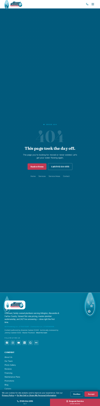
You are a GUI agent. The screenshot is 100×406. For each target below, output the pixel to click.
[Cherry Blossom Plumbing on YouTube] (18, 342)
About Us (8, 357)
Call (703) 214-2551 (60, 166)
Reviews (8, 369)
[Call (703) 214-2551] (87, 4)
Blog (6, 385)
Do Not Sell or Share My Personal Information (36, 395)
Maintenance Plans (12, 377)
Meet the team (41, 333)
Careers (8, 389)
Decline (76, 394)
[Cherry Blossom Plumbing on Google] (30, 342)
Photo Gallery (10, 365)
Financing (8, 373)
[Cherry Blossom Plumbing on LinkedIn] (24, 342)
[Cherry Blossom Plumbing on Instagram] (12, 342)
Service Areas (54, 176)
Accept (91, 394)
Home (33, 176)
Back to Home (37, 166)
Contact (66, 176)
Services (42, 176)
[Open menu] (92, 4)
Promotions (9, 381)
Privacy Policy (8, 395)
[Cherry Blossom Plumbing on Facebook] (7, 342)
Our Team (9, 361)
